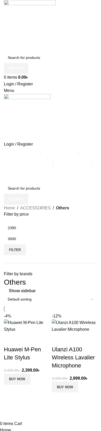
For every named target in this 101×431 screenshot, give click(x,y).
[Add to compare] (58, 339)
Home (9, 208)
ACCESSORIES (35, 208)
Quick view (72, 339)
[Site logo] (30, 25)
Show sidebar (22, 291)
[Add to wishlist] (86, 339)
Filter (15, 250)
